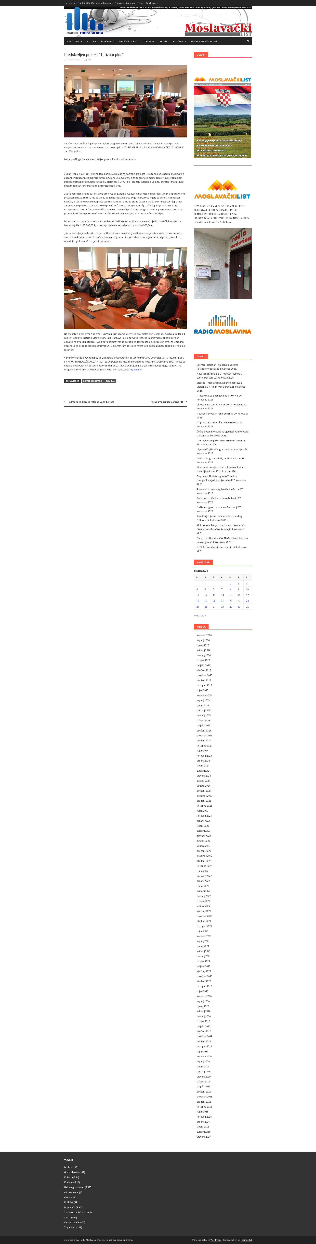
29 (230, 606)
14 (222, 595)
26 (206, 606)
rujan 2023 (202, 810)
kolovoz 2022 (204, 876)
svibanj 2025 (204, 710)
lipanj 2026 (203, 645)
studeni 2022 (204, 861)
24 (247, 600)
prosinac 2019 (204, 1036)
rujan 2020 (202, 991)
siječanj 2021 (204, 971)
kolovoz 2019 (204, 1056)
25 (197, 606)
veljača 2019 (203, 1086)
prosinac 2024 (204, 735)
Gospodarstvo (72, 1172)
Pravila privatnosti (204, 41)
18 (197, 600)
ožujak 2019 (203, 1081)
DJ (90, 59)
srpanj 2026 (203, 640)
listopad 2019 (204, 1046)
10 (247, 589)
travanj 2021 (204, 956)
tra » (203, 615)
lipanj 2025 (203, 705)
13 (214, 595)
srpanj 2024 (203, 760)
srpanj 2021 (203, 941)
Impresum (70, 3)
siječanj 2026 (204, 670)
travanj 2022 (204, 896)
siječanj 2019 (204, 1091)
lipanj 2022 (203, 886)
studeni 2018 (204, 1101)
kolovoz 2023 (204, 815)
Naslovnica (74, 41)
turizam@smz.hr (132, 369)
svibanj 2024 (204, 770)
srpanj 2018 (203, 1121)
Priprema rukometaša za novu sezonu (218, 422)
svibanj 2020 (204, 1011)
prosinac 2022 (204, 855)
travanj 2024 (204, 775)
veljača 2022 (203, 906)
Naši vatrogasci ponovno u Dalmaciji (217, 507)
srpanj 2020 (203, 1001)
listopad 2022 (204, 865)
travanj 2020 (204, 1016)
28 (222, 606)
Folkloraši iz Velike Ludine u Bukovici (217, 498)
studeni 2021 (204, 921)
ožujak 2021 (203, 961)
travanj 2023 (204, 835)
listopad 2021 (204, 926)
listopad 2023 (204, 805)
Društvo (68, 1167)
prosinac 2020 (204, 976)
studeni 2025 (204, 680)
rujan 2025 (202, 690)
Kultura (68, 1177)
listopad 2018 (204, 1106)
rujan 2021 (202, 931)
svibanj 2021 (204, 951)
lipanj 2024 (203, 765)
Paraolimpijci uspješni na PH (167, 401)
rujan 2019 (202, 1051)
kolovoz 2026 (204, 635)
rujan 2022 (202, 871)
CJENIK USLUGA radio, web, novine (95, 3)
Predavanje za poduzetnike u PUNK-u (217, 395)
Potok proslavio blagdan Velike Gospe (218, 489)
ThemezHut (246, 1239)
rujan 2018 (202, 1111)
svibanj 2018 (204, 1131)
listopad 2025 (204, 685)
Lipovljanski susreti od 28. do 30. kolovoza (220, 404)
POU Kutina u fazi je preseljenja (214, 547)
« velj (196, 615)
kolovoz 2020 (204, 996)
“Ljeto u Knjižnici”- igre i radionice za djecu (220, 449)
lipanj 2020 (203, 1006)
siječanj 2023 (204, 850)
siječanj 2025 (204, 730)
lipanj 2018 (203, 1126)
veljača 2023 (203, 845)
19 (206, 600)
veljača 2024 (203, 785)
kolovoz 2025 (204, 695)
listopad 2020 (204, 986)
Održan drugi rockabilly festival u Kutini (219, 458)
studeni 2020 (204, 981)
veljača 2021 (203, 966)
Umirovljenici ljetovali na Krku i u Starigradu (221, 440)
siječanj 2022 (204, 911)
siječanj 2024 (204, 790)
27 (214, 606)
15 (230, 595)
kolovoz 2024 (204, 755)
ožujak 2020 (203, 1021)
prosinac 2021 (204, 916)
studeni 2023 (204, 800)
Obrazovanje (71, 1192)
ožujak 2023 (203, 840)
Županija (148, 41)
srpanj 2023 (203, 820)
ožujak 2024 (203, 780)
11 (197, 595)
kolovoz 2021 (204, 936)
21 (222, 600)
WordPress (216, 1239)
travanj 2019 (204, 1076)
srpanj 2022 (203, 880)
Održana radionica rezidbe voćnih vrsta (91, 401)
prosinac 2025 (204, 675)
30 (239, 606)
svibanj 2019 (204, 1071)
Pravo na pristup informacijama (129, 3)
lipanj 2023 (203, 825)
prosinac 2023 (204, 795)
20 (214, 600)
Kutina (91, 41)
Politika (68, 1202)
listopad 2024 (204, 745)
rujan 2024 (202, 750)
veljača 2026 (203, 665)
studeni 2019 (204, 1041)
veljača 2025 (203, 725)
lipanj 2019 (203, 1066)
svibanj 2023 (204, 830)
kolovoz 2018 (204, 1116)
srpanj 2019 (203, 1061)
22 (230, 600)
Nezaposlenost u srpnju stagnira (215, 413)
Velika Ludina (128, 41)
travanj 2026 (204, 655)
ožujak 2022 (203, 901)
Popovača (107, 41)
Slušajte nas (151, 3)
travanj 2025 (204, 715)
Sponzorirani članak (75, 1212)
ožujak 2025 (203, 720)
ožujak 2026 (203, 660)
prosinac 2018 (204, 1096)
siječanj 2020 (204, 1031)
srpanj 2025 (203, 700)
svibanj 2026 (204, 650)
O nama (178, 41)
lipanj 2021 (203, 946)
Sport (67, 1217)
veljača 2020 (203, 1026)
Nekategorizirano (92, 381)
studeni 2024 (204, 740)
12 (206, 595)
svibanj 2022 (204, 891)
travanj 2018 (204, 1136)
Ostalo (163, 41)
